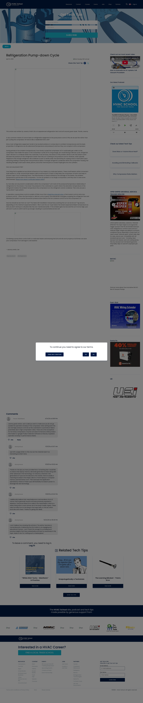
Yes (86, 354)
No (94, 354)
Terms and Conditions (54, 354)
